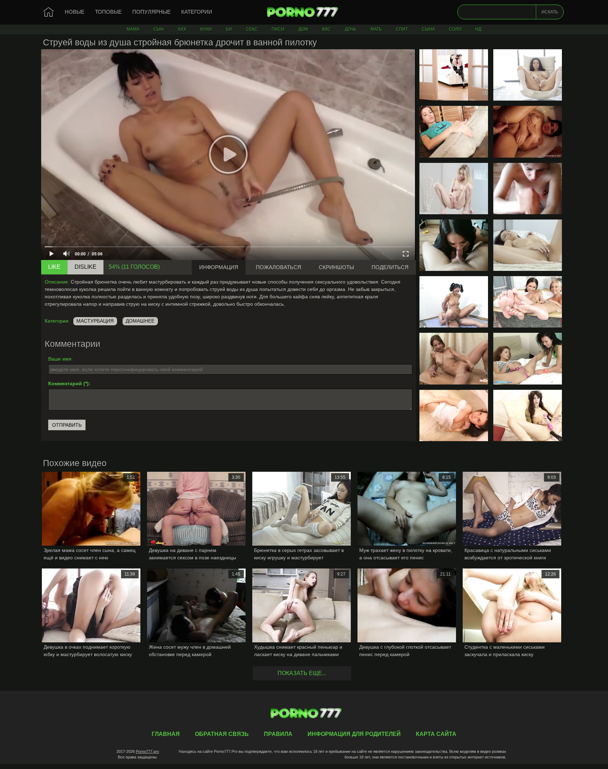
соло (455, 29)
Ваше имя (59, 359)
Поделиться (390, 267)
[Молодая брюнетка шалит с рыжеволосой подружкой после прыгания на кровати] (527, 358)
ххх (182, 29)
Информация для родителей (354, 734)
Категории (196, 12)
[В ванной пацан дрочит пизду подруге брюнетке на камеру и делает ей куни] (527, 131)
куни (206, 29)
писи (278, 29)
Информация (218, 267)
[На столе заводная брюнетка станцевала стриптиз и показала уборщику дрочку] (453, 358)
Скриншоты (336, 267)
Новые (74, 12)
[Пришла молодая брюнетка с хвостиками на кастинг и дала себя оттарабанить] (453, 302)
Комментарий (65, 383)
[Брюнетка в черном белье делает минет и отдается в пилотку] (453, 245)
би (229, 29)
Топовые (108, 12)
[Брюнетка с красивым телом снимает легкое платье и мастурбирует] (527, 245)
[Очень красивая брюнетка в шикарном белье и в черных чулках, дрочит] (453, 75)
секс (252, 29)
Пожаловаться (278, 267)
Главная (304, 12)
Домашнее (140, 321)
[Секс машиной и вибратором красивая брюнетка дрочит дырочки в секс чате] (527, 415)
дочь (350, 29)
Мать (376, 29)
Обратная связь (222, 734)
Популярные (151, 12)
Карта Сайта (436, 734)
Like (54, 267)
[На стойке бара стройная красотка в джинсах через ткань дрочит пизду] (453, 131)
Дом (303, 29)
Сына (428, 29)
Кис (326, 29)
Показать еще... (302, 673)
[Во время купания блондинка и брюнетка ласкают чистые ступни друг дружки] (527, 302)
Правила (278, 734)
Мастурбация (95, 321)
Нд (478, 29)
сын (158, 29)
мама (133, 29)
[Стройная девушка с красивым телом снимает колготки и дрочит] (453, 188)
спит (402, 29)
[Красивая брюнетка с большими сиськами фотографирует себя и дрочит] (527, 75)
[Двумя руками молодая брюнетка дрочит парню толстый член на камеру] (527, 188)
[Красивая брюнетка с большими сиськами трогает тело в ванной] (453, 415)
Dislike (85, 267)
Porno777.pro (147, 751)
